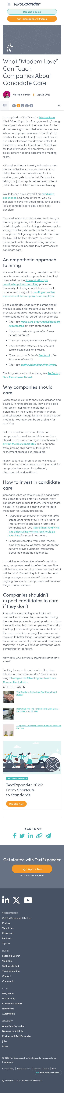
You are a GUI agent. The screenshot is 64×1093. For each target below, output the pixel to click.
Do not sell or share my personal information (24, 1080)
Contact (6, 976)
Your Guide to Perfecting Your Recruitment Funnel (36, 693)
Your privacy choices (49, 1072)
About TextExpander (13, 1025)
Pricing (6, 923)
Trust (54, 1068)
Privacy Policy (8, 1068)
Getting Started (10, 965)
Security (37, 1068)
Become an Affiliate (12, 1031)
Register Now (16, 803)
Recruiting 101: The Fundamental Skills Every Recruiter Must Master (37, 710)
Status (46, 1068)
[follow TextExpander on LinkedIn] (7, 902)
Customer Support (12, 1003)
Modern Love (47, 117)
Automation (8, 1013)
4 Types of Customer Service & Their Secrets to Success (38, 727)
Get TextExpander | (32, 18)
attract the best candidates (19, 444)
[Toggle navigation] (9, 4)
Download (7, 933)
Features (7, 938)
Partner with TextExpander (16, 1036)
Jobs (4, 1041)
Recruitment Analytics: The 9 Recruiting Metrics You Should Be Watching (34, 531)
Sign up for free (32, 869)
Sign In (6, 943)
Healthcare (8, 1008)
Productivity (8, 998)
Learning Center (11, 955)
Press (5, 1046)
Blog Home (8, 993)
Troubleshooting (11, 970)
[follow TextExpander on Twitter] (17, 902)
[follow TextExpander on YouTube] (29, 902)
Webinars (7, 960)
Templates (8, 928)
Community (8, 981)
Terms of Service (24, 1068)
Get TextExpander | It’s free (16, 917)
